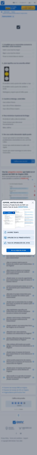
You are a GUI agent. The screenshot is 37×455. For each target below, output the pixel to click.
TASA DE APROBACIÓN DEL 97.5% (18, 243)
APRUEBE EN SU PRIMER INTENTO (18, 237)
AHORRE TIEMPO (13, 232)
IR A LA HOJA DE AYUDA (18, 250)
